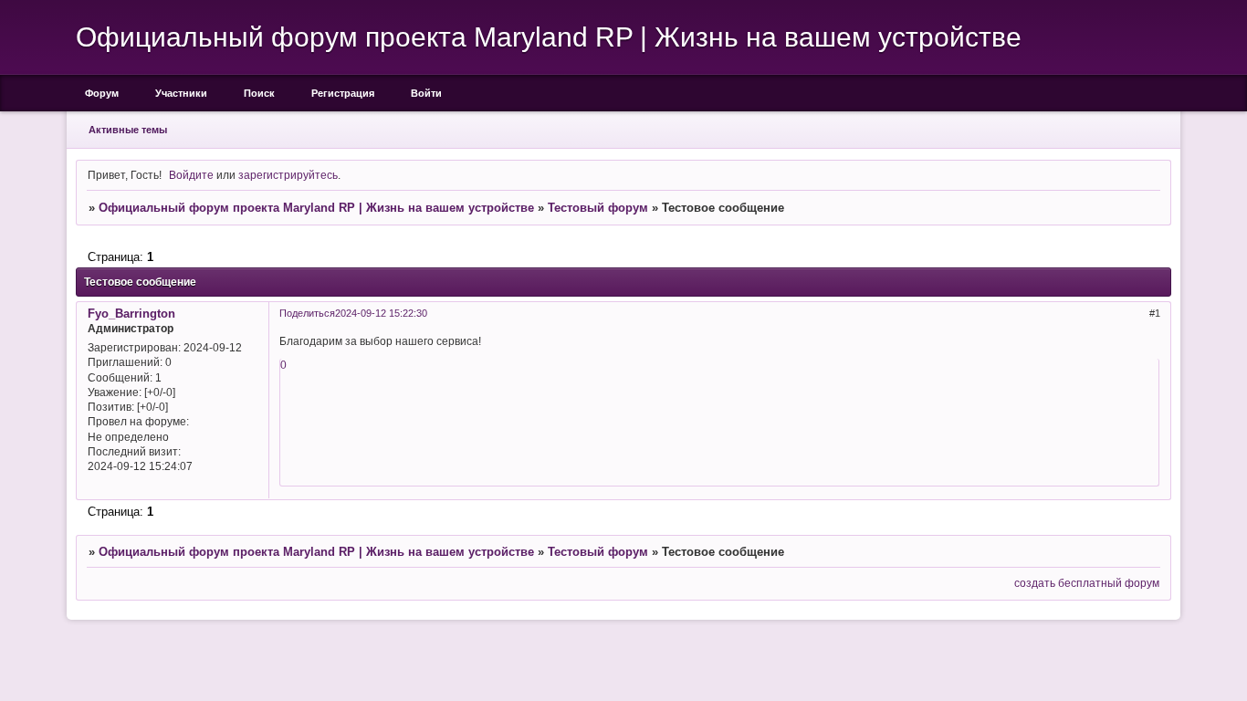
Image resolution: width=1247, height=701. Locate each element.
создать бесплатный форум (1086, 583)
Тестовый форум (598, 207)
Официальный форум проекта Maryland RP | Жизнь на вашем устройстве (316, 207)
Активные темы (128, 129)
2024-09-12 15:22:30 (381, 313)
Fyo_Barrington (131, 313)
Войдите (191, 175)
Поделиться (307, 313)
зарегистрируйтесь (288, 175)
